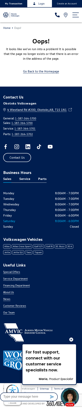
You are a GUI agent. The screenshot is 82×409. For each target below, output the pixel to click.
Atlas (7, 246)
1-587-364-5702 (22, 134)
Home (7, 27)
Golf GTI (38, 246)
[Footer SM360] (59, 403)
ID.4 (70, 246)
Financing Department (16, 285)
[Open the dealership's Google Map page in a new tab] (66, 15)
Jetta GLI (18, 252)
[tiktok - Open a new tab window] (39, 146)
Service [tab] (24, 179)
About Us (8, 292)
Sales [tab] (7, 179)
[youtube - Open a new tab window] (50, 146)
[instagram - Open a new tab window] (16, 146)
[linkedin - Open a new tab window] (27, 146)
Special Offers (11, 271)
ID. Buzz (60, 246)
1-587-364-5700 (25, 118)
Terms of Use (61, 388)
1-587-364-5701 (25, 128)
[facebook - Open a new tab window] (5, 146)
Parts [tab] (42, 179)
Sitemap (44, 388)
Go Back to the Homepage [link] (41, 71)
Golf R (49, 246)
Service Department (15, 278)
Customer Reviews (14, 305)
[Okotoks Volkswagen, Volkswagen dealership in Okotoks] (11, 15)
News (6, 299)
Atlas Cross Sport (22, 246)
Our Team (9, 312)
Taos (28, 252)
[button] (13, 3)
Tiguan (38, 252)
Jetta (7, 252)
